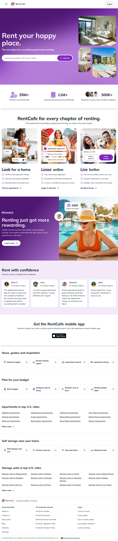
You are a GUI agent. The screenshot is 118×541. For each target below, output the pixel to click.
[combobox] (29, 58)
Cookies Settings (84, 528)
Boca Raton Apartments (70, 421)
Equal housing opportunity (71, 538)
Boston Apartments (97, 421)
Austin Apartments (39, 417)
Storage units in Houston (70, 485)
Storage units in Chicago (41, 478)
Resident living (87, 188)
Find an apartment (10, 188)
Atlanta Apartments (10, 417)
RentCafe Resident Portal (45, 528)
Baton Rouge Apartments (100, 417)
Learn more (10, 243)
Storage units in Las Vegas (100, 485)
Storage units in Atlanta (41, 474)
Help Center (6, 519)
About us (5, 511)
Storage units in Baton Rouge (101, 474)
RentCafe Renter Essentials (46, 519)
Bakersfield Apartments (70, 417)
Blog (3, 524)
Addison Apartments (11, 413)
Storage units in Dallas (98, 478)
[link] (109, 4)
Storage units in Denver (12, 485)
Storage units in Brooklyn (12, 478)
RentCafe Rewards (43, 515)
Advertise (5, 528)
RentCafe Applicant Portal (45, 524)
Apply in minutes (48, 188)
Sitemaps (5, 532)
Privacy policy (83, 515)
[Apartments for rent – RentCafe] (18, 4)
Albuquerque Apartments (42, 413)
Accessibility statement (86, 524)
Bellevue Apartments (11, 421)
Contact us (6, 515)
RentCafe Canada (42, 511)
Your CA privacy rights (86, 519)
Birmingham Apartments (41, 421)
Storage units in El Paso (41, 485)
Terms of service (84, 511)
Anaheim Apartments (69, 413)
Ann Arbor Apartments (98, 413)
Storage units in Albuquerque (14, 474)
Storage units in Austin (69, 474)
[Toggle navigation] (6, 4)
